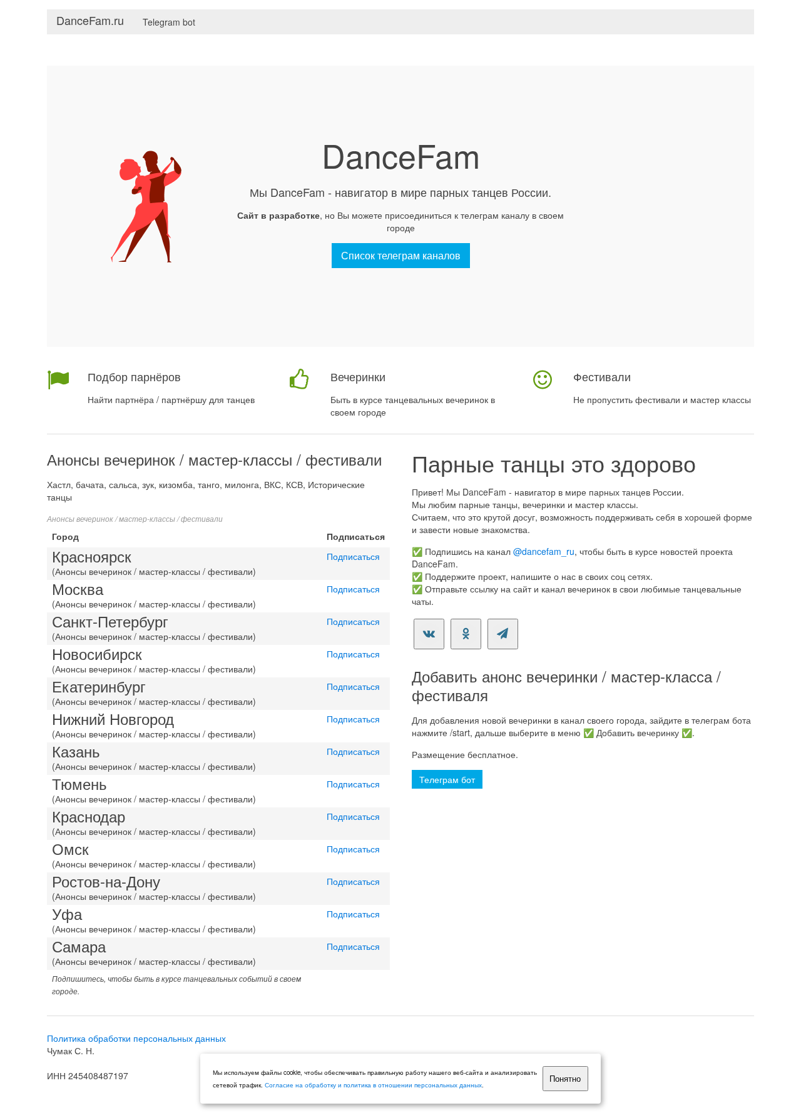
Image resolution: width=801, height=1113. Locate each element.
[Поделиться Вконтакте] (429, 634)
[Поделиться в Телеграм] (502, 634)
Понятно (565, 1079)
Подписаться (353, 556)
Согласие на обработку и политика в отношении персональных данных (373, 1085)
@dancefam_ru (543, 551)
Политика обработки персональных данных (136, 1038)
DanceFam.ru (90, 20)
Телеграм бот (447, 779)
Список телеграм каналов (401, 255)
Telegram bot (169, 22)
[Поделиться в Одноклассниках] (466, 634)
